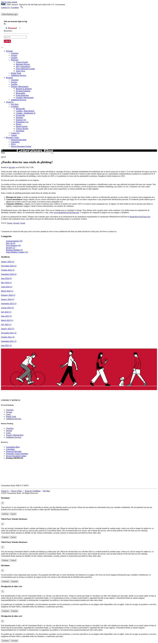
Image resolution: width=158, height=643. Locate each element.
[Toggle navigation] (2, 47)
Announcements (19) (14, 241)
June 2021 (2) (6, 345)
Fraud (22, 223)
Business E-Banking (24, 89)
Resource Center (12, 137)
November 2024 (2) (8, 266)
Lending (14, 58)
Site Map (46, 491)
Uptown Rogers (22, 129)
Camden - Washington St (25, 113)
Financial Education (18, 140)
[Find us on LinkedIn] (34, 400)
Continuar (5, 581)
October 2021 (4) (7, 337)
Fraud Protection (22, 95)
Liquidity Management (25, 97)
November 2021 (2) (8, 333)
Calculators (15, 142)
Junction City (21, 120)
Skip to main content (9, 2)
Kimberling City (22, 122)
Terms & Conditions (32, 491)
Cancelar (14, 581)
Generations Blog (13, 447)
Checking (14, 53)
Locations (15, 7)
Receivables (20, 93)
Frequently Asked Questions (17, 454)
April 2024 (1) (6, 287)
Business (9, 78)
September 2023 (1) (8, 303)
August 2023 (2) (7, 308)
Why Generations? (23, 66)
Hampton (19, 117)
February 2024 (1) (8, 295)
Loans (8, 414)
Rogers (18, 124)
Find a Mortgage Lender (25, 69)
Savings (14, 55)
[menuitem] (81, 63)
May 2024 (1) (6, 283)
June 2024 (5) (6, 278)
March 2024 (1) (7, 291)
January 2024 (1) (7, 299)
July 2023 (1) (6, 312)
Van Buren (20, 131)
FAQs (13, 144)
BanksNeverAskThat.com (140, 217)
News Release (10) (13, 245)
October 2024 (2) (7, 270)
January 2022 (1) (7, 329)
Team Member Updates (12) (17, 252)
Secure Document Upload (16, 456)
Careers (14, 135)
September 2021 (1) (8, 341)
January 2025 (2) (7, 262)
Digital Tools (16, 73)
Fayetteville (20, 115)
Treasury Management (19, 86)
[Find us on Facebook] (29, 400)
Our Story (15, 104)
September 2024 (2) (8, 274)
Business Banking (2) (14, 250)
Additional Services (18, 75)
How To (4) (10, 243)
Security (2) (10, 248)
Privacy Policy (16, 491)
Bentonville (20, 109)
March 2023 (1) (7, 320)
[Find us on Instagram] (25, 400)
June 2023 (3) (6, 316)
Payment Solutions (23, 91)
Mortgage (14, 60)
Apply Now (20, 71)
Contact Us (5, 7)
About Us (10, 102)
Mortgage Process (23, 64)
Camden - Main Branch (25, 111)
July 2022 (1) (6, 324)
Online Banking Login (9, 14)
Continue (5, 514)
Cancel (13, 514)
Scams (9, 223)
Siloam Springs (22, 126)
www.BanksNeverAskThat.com (66, 212)
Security (12, 167)
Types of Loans (22, 62)
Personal (9, 51)
